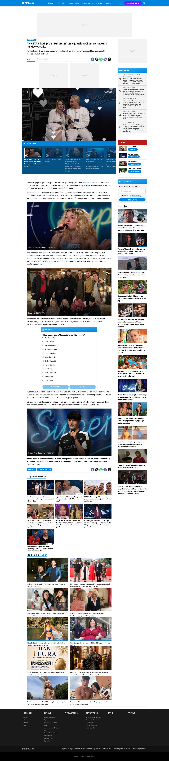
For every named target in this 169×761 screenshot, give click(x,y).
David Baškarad (50, 345)
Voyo (25, 725)
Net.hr (43, 554)
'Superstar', (86, 182)
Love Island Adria (50, 717)
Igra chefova (48, 720)
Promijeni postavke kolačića (122, 749)
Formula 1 (47, 741)
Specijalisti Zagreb (50, 722)
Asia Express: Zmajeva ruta (52, 729)
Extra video (87, 3)
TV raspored (73, 3)
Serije (25, 717)
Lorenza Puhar (50, 353)
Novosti (51, 3)
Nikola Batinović (51, 373)
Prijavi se (132, 200)
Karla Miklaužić (50, 361)
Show (122, 142)
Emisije (61, 3)
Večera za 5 (90, 728)
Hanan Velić (49, 377)
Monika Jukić (50, 337)
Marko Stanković (51, 365)
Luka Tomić (49, 381)
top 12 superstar (44, 469)
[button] (33, 160)
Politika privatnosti (86, 749)
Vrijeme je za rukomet (93, 717)
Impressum (65, 749)
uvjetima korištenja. (136, 196)
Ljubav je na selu (91, 725)
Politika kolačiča (107, 749)
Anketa (48, 330)
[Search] (144, 3)
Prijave (108, 3)
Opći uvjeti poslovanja (139, 749)
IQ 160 (46, 725)
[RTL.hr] (28, 3)
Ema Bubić (49, 369)
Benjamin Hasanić (51, 349)
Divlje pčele (48, 736)
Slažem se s (131, 196)
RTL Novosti (125, 181)
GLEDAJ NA (130, 3)
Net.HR (99, 3)
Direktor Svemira (49, 738)
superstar (31, 469)
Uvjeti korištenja (75, 749)
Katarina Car (49, 341)
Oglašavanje (97, 749)
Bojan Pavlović (50, 357)
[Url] (109, 59)
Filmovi (25, 720)
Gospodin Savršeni (50, 733)
